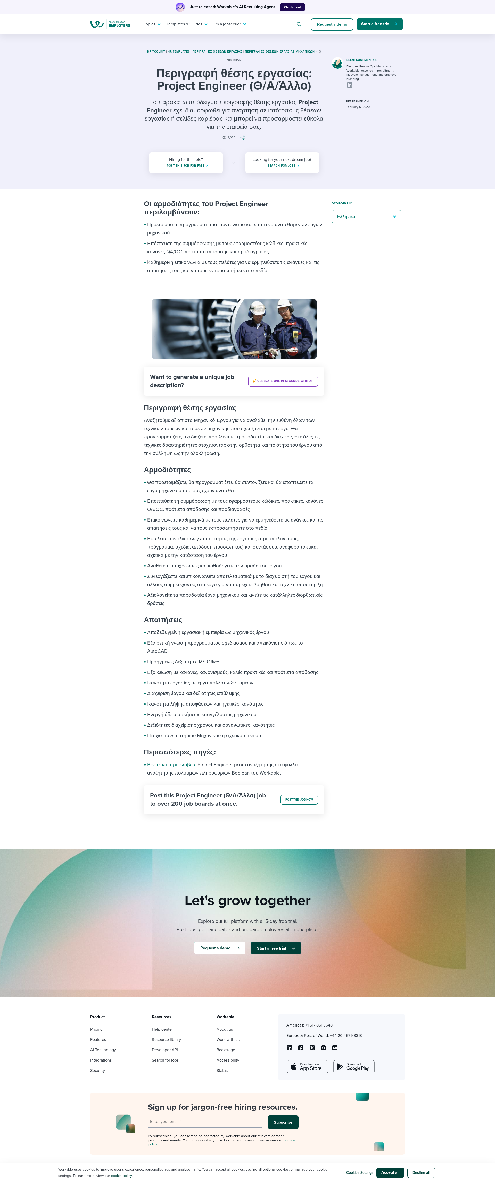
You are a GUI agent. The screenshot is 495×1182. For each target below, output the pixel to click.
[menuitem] (151, 24)
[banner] (234, 381)
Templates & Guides (184, 24)
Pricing (96, 1029)
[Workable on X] (323, 1049)
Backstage (226, 1050)
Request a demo (332, 24)
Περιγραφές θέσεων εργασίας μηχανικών (280, 51)
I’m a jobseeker (227, 24)
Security (97, 1070)
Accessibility (228, 1060)
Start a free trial (375, 24)
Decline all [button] (421, 1172)
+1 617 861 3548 (319, 1025)
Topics (149, 24)
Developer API (165, 1050)
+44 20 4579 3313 (346, 1035)
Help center (162, 1029)
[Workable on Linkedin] (289, 1049)
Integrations (101, 1060)
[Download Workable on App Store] (307, 1066)
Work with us (228, 1039)
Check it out (292, 7)
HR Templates (179, 51)
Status (222, 1070)
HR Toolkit (156, 51)
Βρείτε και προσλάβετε (171, 765)
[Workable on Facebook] (301, 1049)
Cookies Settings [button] (359, 1172)
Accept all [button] (390, 1172)
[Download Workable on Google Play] (353, 1066)
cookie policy (121, 1176)
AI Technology (103, 1050)
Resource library (166, 1039)
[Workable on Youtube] (312, 1049)
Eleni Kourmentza (361, 60)
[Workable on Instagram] (335, 1049)
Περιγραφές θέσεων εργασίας (217, 51)
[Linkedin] (349, 85)
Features (98, 1039)
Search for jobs (165, 1060)
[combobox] (299, 24)
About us (225, 1029)
